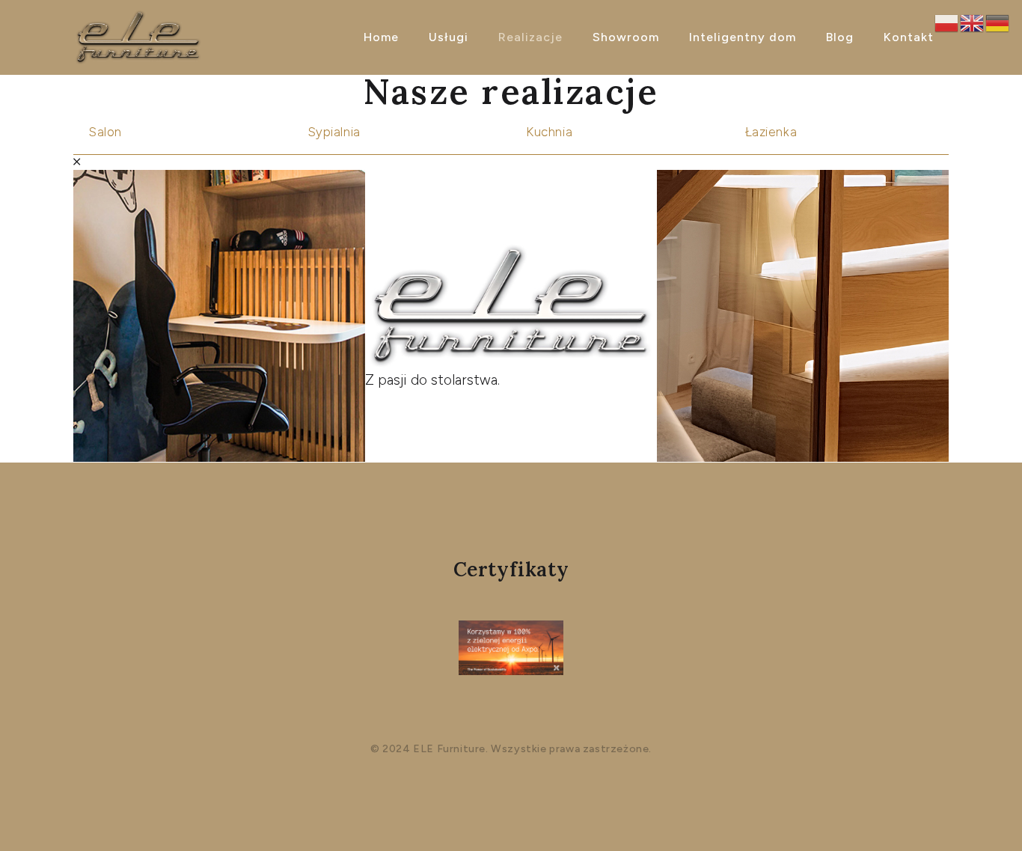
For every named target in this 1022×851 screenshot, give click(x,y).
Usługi (448, 37)
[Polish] (947, 21)
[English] (972, 21)
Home (381, 37)
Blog (840, 37)
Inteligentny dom (742, 37)
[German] (998, 21)
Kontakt (909, 37)
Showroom (626, 37)
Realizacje (530, 37)
